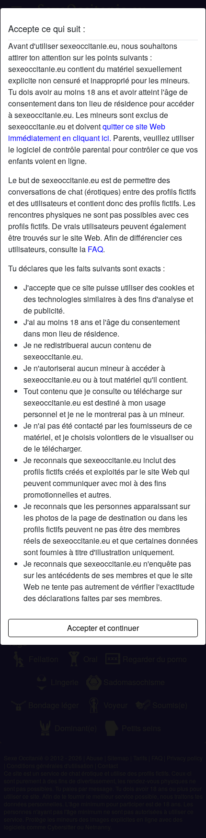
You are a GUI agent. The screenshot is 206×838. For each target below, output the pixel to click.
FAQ (95, 249)
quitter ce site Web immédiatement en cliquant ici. (86, 132)
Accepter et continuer (103, 627)
